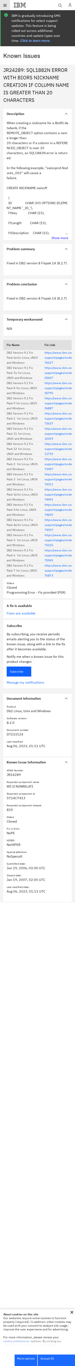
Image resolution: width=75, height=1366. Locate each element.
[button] (71, 1312)
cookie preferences (16, 1341)
